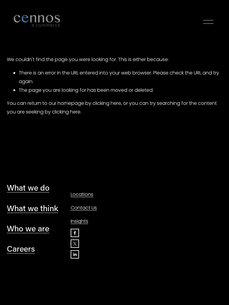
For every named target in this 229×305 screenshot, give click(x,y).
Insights (79, 221)
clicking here (106, 103)
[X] (75, 243)
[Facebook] (75, 233)
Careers (21, 248)
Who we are (28, 228)
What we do (28, 187)
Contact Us (84, 207)
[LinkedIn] (75, 254)
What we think (32, 208)
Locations (82, 194)
